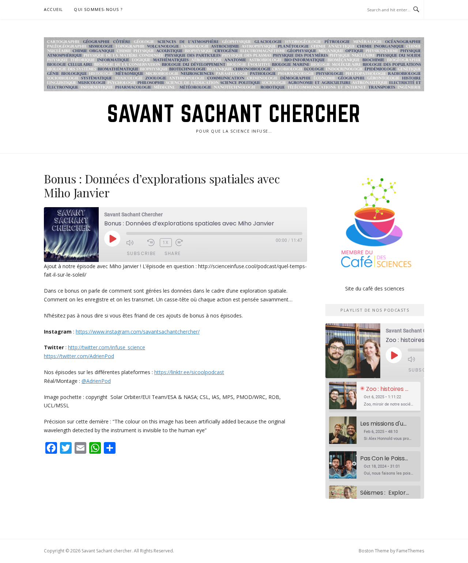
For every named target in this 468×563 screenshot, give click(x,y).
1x (166, 242)
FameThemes (410, 551)
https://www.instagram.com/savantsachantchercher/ (138, 331)
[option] (374, 397)
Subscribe (141, 253)
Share (173, 253)
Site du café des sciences (374, 288)
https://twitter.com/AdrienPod (79, 356)
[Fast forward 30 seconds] (184, 242)
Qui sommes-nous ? (98, 9)
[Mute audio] (135, 242)
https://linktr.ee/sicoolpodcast (189, 372)
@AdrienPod (96, 380)
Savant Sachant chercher (234, 113)
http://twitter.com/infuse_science (106, 347)
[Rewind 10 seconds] (151, 242)
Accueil (53, 9)
